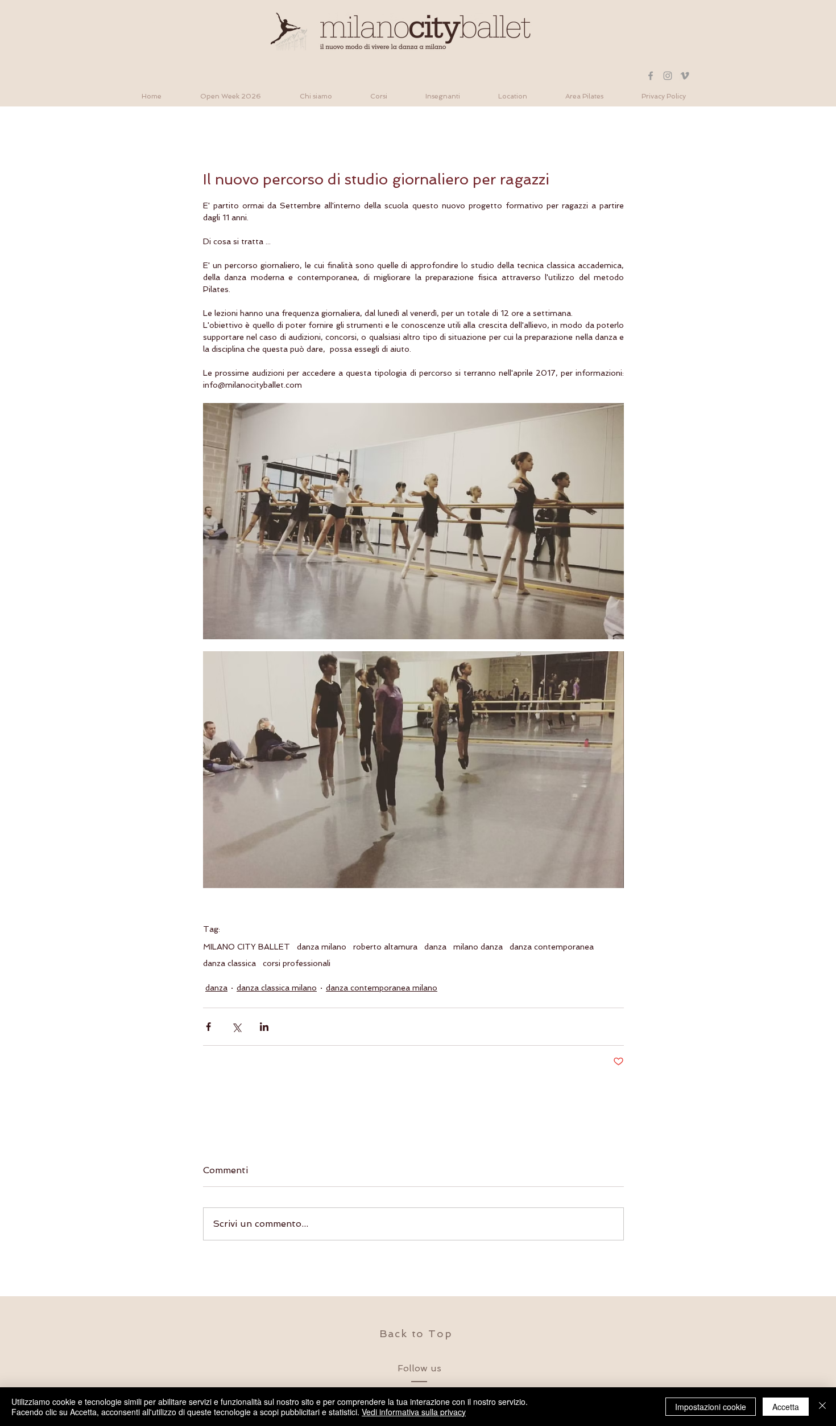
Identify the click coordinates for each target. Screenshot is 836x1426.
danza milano (321, 946)
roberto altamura (385, 946)
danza (435, 946)
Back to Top (416, 1333)
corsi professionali (296, 963)
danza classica (229, 963)
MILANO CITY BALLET (246, 946)
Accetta (785, 1406)
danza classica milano (277, 987)
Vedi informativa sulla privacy (414, 1411)
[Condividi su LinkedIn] (264, 1026)
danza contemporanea (552, 946)
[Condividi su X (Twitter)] (236, 1026)
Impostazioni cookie (710, 1406)
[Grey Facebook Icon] (650, 75)
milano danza (478, 946)
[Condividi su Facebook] (208, 1026)
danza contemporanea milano (381, 987)
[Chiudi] (822, 1406)
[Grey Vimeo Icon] (684, 75)
